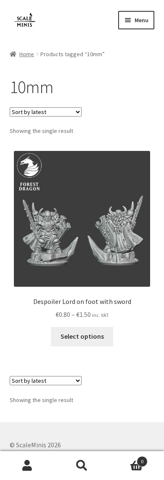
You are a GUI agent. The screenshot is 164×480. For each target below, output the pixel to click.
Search (82, 465)
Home (26, 54)
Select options (82, 336)
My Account (27, 465)
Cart (126, 458)
